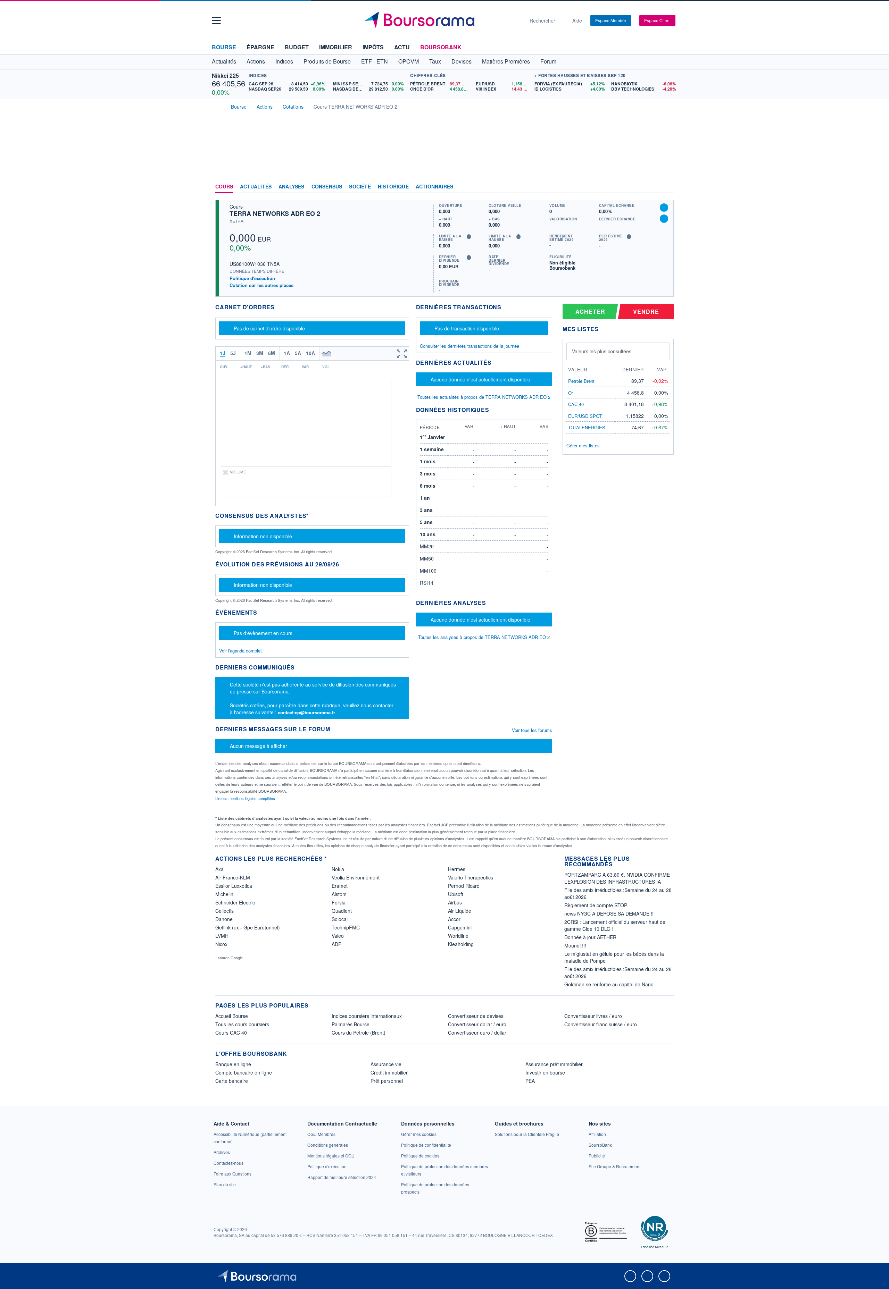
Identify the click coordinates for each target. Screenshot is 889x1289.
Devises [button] (461, 61)
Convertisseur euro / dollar (477, 1032)
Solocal (340, 919)
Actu (402, 47)
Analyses (292, 187)
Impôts (373, 47)
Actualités (256, 187)
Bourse (224, 47)
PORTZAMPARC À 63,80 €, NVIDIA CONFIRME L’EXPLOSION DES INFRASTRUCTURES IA (617, 878)
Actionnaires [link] (434, 187)
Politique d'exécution (252, 278)
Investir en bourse (545, 1072)
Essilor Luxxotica (233, 885)
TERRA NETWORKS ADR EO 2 (275, 213)
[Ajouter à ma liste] (664, 218)
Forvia (339, 902)
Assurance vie (386, 1064)
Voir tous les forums (532, 730)
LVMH (222, 935)
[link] (222, 1152)
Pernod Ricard (464, 885)
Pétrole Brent (581, 381)
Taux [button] (435, 61)
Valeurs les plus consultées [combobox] (601, 351)
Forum (548, 61)
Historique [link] (393, 187)
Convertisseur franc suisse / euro (600, 1024)
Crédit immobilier (389, 1072)
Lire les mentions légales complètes (245, 798)
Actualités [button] (224, 61)
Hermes (456, 869)
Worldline (458, 935)
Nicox (221, 944)
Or (570, 392)
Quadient (342, 910)
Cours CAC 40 (231, 1032)
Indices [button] (284, 61)
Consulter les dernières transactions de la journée (469, 346)
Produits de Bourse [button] (327, 61)
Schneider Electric (235, 902)
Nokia (338, 869)
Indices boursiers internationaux (367, 1015)
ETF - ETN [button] (374, 61)
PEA (530, 1080)
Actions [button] (256, 61)
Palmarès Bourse (350, 1024)
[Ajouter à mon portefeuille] (664, 207)
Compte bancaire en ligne (243, 1072)
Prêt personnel (387, 1080)
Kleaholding (461, 944)
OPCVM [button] (408, 61)
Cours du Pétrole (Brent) (358, 1032)
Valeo (338, 935)
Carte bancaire (231, 1080)
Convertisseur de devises (476, 1015)
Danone (224, 919)
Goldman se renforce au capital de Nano (609, 984)
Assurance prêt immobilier (554, 1064)
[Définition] (469, 236)
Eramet (340, 885)
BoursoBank (441, 47)
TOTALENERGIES (586, 427)
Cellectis (224, 910)
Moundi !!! (575, 945)
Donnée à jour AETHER (590, 937)
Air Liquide (459, 910)
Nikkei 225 (225, 75)
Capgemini (460, 927)
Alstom (339, 894)
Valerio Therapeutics (470, 877)
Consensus (326, 187)
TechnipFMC (346, 927)
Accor (454, 919)
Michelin (224, 894)
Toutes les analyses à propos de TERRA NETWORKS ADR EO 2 (484, 637)
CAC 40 (576, 404)
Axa (219, 869)
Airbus (455, 902)
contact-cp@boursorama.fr (306, 712)
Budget (297, 47)
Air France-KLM (232, 877)
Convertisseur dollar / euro (477, 1024)
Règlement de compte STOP (595, 905)
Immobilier (335, 47)
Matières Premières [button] (506, 61)
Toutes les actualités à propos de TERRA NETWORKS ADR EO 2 (483, 397)
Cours (224, 187)
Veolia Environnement (356, 877)
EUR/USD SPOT (585, 416)
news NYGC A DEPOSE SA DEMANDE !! (609, 913)
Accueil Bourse (231, 1015)
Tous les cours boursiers (242, 1024)
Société (360, 187)
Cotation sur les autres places (261, 285)
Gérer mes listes (583, 445)
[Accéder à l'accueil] (218, 105)
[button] (216, 20)
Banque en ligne (233, 1064)
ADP (336, 944)
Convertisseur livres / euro (593, 1015)
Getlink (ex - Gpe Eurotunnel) (247, 927)
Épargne (260, 47)
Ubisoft (455, 894)
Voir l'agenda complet (240, 650)
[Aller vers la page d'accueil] (442, 20)
